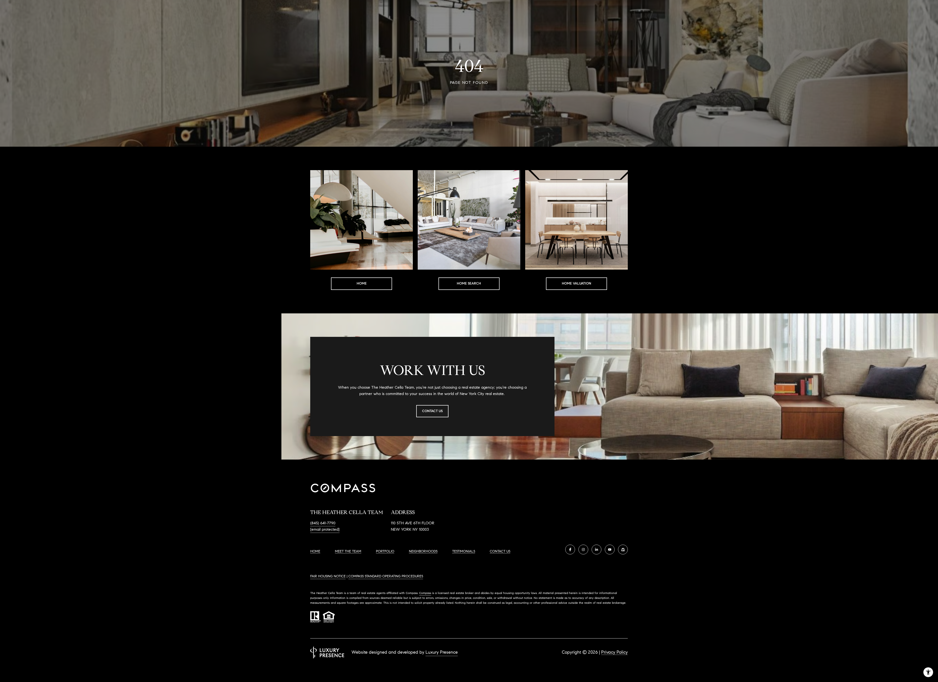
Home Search (469, 283)
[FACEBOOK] (570, 549)
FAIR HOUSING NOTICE (328, 576)
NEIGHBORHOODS (423, 551)
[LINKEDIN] (596, 549)
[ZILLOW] (623, 549)
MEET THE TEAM (348, 551)
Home (362, 283)
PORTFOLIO (385, 551)
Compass (425, 593)
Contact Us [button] (432, 411)
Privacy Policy (614, 652)
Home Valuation (576, 283)
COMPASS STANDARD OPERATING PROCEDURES (385, 576)
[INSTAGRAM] (583, 549)
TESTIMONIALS (463, 551)
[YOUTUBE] (610, 549)
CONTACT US (500, 551)
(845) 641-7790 (322, 523)
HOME (315, 551)
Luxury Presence (442, 652)
